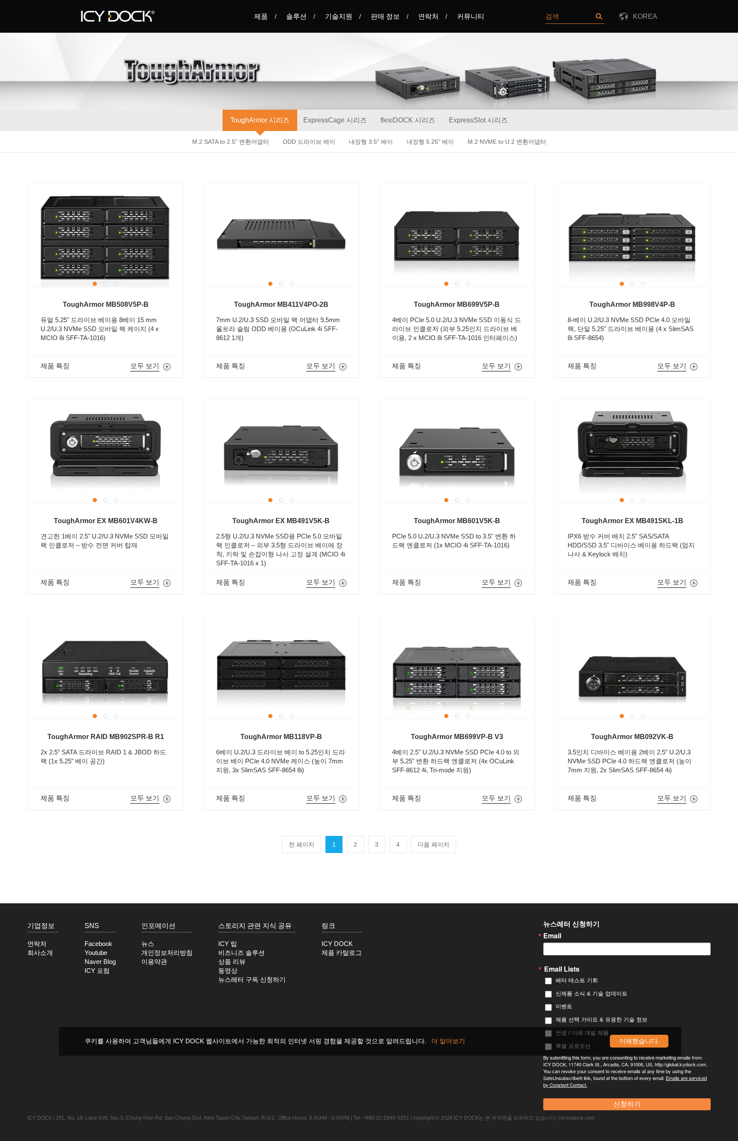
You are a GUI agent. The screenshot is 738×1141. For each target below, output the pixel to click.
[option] (105, 235)
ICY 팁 (227, 943)
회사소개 (40, 952)
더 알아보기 (448, 1041)
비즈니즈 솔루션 (241, 952)
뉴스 (147, 943)
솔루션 (296, 16)
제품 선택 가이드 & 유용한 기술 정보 (601, 1019)
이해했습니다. (639, 1041)
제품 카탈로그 (342, 952)
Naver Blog (100, 961)
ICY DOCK (337, 943)
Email (552, 935)
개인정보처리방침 (167, 952)
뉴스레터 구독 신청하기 (252, 979)
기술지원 (338, 16)
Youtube (96, 952)
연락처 (428, 16)
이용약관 (154, 961)
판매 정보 (385, 16)
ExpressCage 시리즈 (335, 120)
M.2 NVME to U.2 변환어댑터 (507, 141)
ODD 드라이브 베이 (309, 141)
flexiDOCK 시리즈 (408, 120)
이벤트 (564, 1006)
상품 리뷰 (232, 961)
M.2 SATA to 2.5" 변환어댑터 (230, 141)
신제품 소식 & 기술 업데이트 (591, 993)
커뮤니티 (470, 16)
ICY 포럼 (97, 970)
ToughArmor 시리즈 (260, 120)
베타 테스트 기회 (577, 980)
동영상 (227, 970)
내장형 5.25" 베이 (430, 141)
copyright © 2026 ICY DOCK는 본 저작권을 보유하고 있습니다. (485, 1118)
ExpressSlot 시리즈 (478, 120)
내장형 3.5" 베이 (371, 141)
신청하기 (627, 1104)
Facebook (98, 943)
